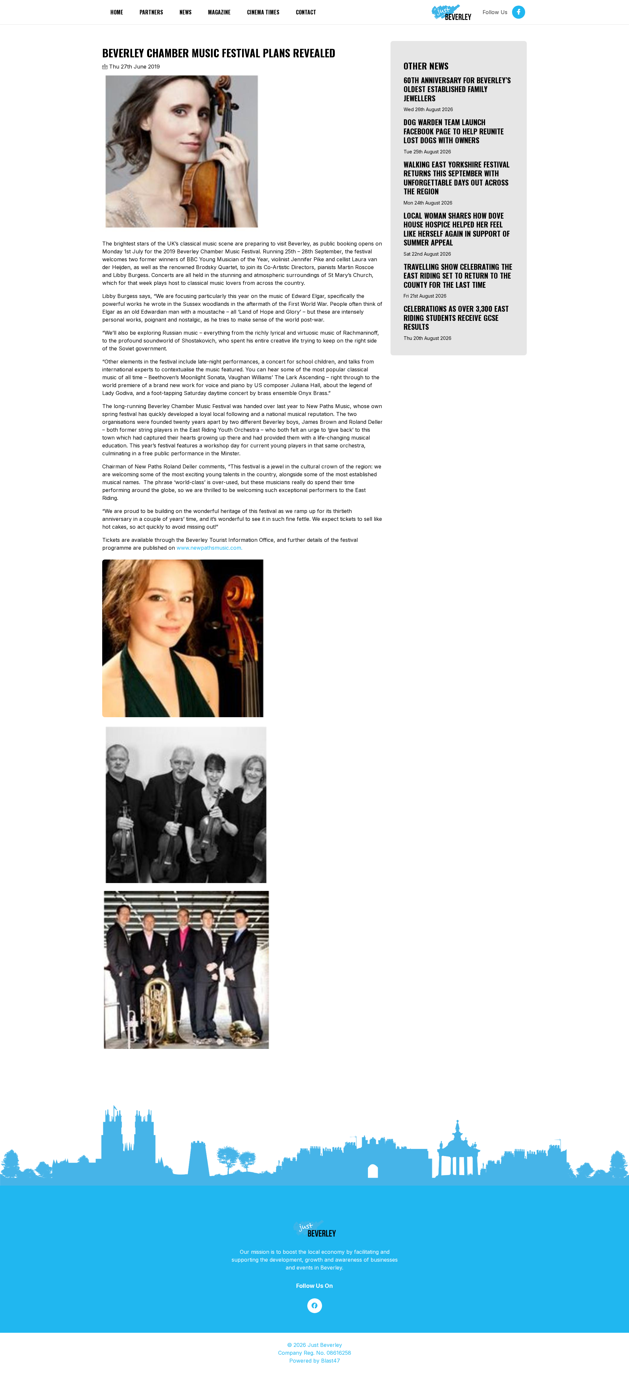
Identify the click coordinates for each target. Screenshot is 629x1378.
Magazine (219, 12)
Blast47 (330, 1360)
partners (151, 12)
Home (116, 12)
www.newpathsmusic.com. (209, 547)
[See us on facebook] (314, 1305)
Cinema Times (263, 12)
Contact (306, 12)
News (186, 12)
